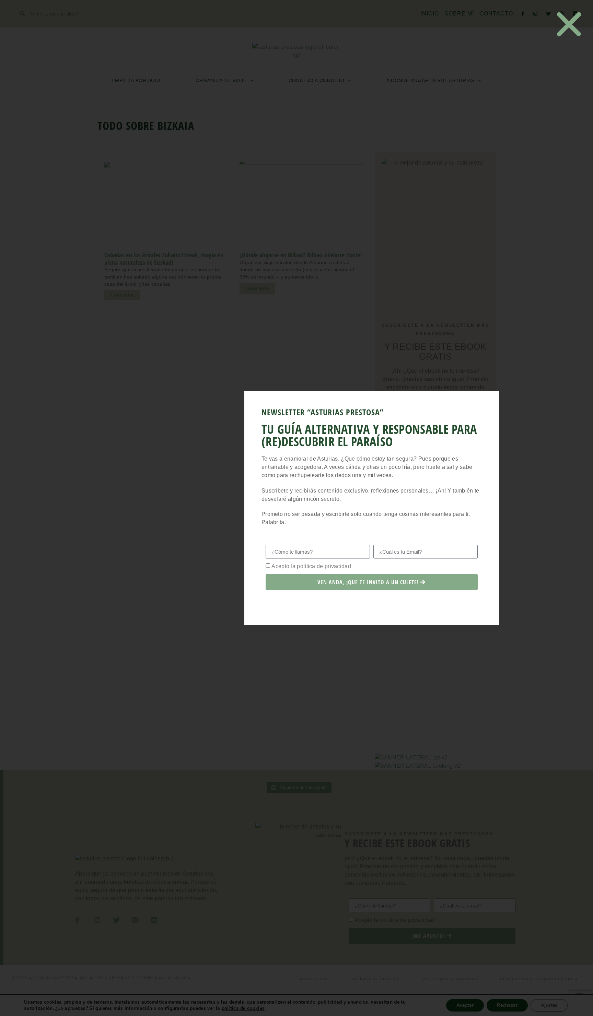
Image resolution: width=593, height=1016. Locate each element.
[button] (569, 24)
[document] (296, 508)
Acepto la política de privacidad (311, 566)
